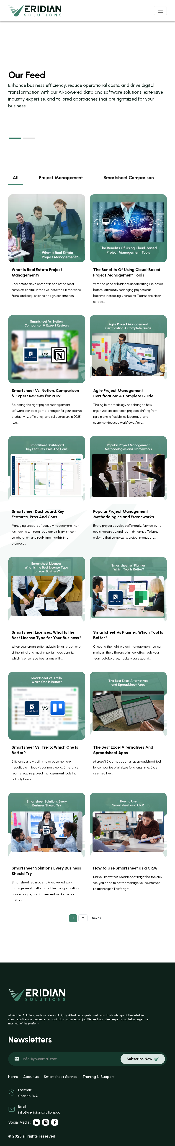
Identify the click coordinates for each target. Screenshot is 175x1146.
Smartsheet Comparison (128, 177)
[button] (15, 138)
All (15, 177)
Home (13, 1076)
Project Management (61, 177)
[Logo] (35, 11)
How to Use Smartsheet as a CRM (125, 868)
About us (31, 1076)
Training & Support (98, 1076)
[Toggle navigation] (160, 10)
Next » (96, 918)
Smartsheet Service (60, 1076)
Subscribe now (139, 1059)
